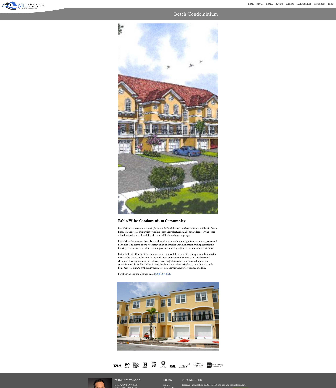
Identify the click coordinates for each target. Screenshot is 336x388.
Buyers (279, 4)
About (260, 4)
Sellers (290, 4)
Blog (330, 4)
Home (251, 4)
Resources (320, 4)
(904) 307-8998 (162, 274)
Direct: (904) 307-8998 (126, 385)
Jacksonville (304, 4)
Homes (269, 4)
